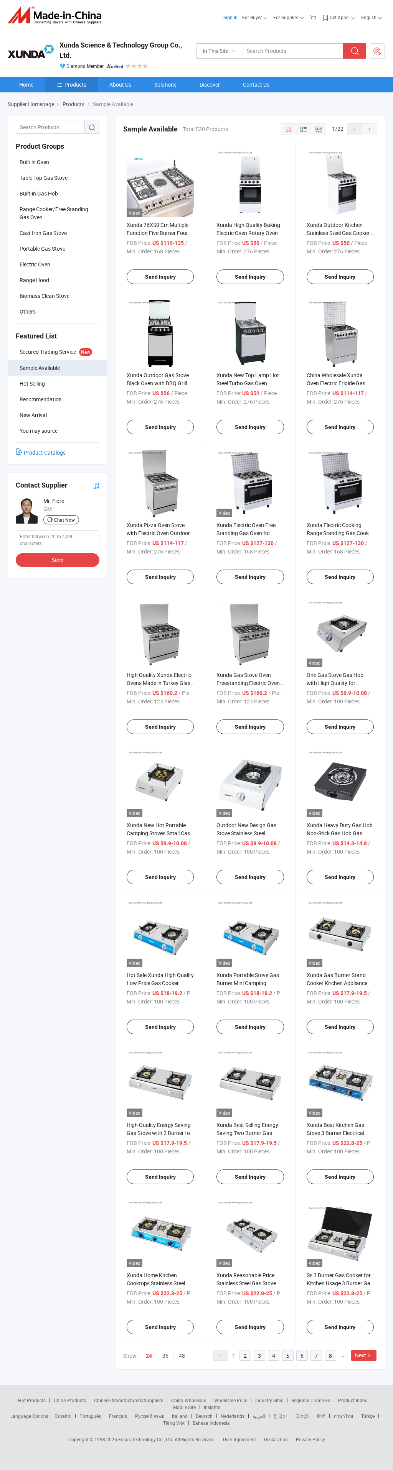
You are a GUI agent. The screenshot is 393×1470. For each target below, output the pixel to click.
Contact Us (256, 84)
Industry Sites (269, 1400)
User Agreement (239, 1439)
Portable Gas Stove (42, 248)
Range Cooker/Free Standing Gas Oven (54, 213)
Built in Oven (34, 162)
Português (90, 1416)
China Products (70, 1400)
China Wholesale (188, 1400)
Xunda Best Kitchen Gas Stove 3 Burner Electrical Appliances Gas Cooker (335, 1133)
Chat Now (64, 520)
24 (149, 1356)
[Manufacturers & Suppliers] (57, 15)
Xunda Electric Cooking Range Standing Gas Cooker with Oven (340, 533)
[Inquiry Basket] (314, 17)
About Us (120, 84)
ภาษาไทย (343, 1416)
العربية (259, 1416)
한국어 (280, 1416)
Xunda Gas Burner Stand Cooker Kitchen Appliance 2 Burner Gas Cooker (339, 983)
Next (360, 1355)
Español (62, 1416)
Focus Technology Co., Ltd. (146, 1439)
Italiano (180, 1416)
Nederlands (232, 1416)
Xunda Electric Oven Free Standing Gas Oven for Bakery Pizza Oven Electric (247, 533)
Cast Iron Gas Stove (43, 233)
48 (182, 1355)
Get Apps (339, 17)
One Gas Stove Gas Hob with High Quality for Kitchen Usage (335, 683)
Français (118, 1416)
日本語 (302, 1416)
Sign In (230, 17)
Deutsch (204, 1416)
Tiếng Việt (174, 1423)
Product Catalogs (45, 452)
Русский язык (149, 1416)
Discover (210, 84)
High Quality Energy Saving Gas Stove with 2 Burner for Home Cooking (159, 1133)
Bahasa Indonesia (211, 1423)
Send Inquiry (160, 277)
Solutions (165, 84)
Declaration (276, 1439)
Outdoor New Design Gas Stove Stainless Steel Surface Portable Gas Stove (249, 833)
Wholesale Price (230, 1400)
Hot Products (32, 1400)
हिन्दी (321, 1416)
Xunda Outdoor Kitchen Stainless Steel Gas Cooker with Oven (338, 233)
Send (58, 559)
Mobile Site (184, 1407)
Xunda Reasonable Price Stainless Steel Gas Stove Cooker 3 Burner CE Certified (250, 1283)
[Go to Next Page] (369, 129)
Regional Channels (310, 1400)
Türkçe (368, 1416)
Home (26, 84)
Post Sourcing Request (377, 51)
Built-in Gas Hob (39, 193)
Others (28, 311)
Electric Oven (35, 264)
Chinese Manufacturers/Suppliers (128, 1400)
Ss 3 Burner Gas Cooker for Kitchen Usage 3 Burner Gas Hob (340, 1283)
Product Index (352, 1400)
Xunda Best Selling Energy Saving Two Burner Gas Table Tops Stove (247, 1133)
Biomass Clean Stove (44, 295)
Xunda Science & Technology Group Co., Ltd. (120, 50)
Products (75, 84)
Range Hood (34, 280)
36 (165, 1355)
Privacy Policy (310, 1439)
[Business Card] (96, 485)
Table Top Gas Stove (44, 177)
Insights (212, 1407)
